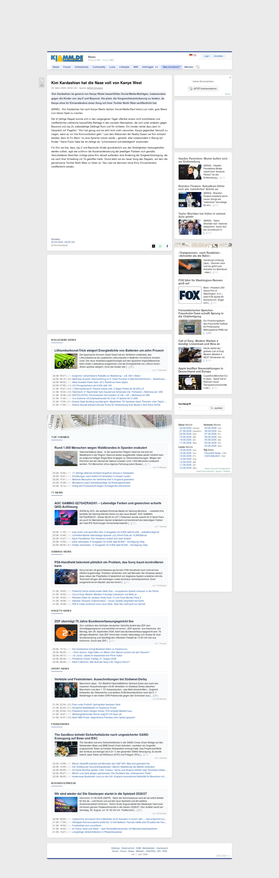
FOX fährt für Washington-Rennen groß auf (200, 281)
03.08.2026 (211, 445)
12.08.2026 (186, 461)
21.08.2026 (186, 430)
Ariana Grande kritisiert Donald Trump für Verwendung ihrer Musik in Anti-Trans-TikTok (116, 404)
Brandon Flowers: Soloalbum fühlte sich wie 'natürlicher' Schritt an (201, 187)
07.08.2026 (211, 433)
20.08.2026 (186, 433)
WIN (135, 67)
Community (99, 67)
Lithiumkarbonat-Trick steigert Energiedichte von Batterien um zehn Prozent (109, 350)
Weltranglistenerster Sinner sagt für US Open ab (97, 714)
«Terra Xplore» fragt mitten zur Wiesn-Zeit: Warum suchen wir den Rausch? (111, 652)
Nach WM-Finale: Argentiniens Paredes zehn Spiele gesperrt (103, 717)
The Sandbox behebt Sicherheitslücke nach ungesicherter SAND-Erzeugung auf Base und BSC (101, 736)
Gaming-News (61, 551)
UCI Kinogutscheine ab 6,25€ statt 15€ (92, 385)
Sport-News (60, 668)
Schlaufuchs (81, 67)
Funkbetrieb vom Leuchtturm (87, 825)
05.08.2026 (211, 439)
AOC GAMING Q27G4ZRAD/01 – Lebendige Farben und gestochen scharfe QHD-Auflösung (107, 505)
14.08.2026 (186, 455)
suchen (218, 408)
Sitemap (115, 848)
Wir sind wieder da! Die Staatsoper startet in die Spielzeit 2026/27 (100, 793)
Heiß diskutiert (212, 455)
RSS (164, 851)
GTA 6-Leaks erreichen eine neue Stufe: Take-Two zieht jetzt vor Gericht (108, 603)
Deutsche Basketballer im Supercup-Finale (94, 707)
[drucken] (42, 85)
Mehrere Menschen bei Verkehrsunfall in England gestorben (103, 479)
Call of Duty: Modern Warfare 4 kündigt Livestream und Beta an (104, 594)
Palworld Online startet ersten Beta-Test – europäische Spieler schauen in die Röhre (115, 591)
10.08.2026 (186, 467)
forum (227, 93)
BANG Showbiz (95, 87)
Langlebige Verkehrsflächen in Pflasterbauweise (97, 831)
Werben (188, 67)
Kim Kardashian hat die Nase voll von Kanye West (96, 82)
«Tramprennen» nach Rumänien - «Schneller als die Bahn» (199, 254)
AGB (138, 848)
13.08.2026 (186, 458)
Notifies (226, 471)
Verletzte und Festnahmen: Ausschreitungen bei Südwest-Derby (100, 679)
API (159, 851)
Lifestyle (124, 67)
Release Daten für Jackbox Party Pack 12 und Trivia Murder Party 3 (106, 597)
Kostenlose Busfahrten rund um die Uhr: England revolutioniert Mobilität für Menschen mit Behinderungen (126, 776)
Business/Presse (63, 783)
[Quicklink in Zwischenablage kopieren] (42, 80)
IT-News (57, 492)
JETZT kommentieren (205, 88)
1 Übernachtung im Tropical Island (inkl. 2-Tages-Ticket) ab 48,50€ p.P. (108, 388)
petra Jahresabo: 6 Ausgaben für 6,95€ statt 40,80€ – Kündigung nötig (108, 541)
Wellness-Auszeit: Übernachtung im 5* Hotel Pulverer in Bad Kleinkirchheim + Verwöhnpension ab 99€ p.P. (127, 378)
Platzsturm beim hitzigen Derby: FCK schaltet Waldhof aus (102, 710)
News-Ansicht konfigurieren (217, 468)
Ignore (219, 471)
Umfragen (150, 67)
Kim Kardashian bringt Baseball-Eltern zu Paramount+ (100, 648)
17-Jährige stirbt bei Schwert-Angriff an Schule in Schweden (103, 472)
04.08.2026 (211, 442)
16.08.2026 (186, 449)
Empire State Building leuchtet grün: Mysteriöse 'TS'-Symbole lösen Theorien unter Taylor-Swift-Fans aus (126, 401)
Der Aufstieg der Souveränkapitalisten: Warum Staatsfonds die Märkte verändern (113, 766)
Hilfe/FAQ (150, 851)
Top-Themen (60, 437)
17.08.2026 (186, 442)
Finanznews (60, 723)
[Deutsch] (191, 55)
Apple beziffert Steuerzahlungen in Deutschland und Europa (200, 369)
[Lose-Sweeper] (198, 67)
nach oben (221, 855)
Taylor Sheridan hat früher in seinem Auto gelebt (201, 215)
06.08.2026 (211, 436)
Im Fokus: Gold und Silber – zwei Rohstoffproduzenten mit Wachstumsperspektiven (115, 828)
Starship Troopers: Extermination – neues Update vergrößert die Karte (108, 600)
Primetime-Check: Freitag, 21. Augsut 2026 (94, 658)
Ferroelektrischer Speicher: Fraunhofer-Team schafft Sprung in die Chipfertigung (201, 313)
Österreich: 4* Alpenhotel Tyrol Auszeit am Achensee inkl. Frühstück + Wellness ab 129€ (117, 391)
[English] (194, 55)
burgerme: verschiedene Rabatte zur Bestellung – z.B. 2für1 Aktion (106, 375)
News (56, 67)
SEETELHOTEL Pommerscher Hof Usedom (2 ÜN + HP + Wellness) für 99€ (111, 395)
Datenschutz (127, 848)
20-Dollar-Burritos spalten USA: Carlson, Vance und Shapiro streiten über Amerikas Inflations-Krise (123, 769)
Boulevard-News (63, 339)
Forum (67, 67)
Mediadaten (149, 848)
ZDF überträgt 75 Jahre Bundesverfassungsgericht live (94, 621)
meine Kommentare (205, 471)
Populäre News (213, 452)
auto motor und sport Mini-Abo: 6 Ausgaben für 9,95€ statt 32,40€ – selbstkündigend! (115, 531)
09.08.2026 (211, 427)
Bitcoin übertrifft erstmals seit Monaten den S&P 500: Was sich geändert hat (111, 763)
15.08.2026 (186, 452)
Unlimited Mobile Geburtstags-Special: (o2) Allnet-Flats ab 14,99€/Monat (109, 535)
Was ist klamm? (171, 67)
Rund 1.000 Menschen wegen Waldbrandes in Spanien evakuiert (100, 447)
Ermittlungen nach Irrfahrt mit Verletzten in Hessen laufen (101, 476)
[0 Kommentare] (59, 245)
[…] (127, 366)
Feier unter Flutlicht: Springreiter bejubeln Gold (96, 704)
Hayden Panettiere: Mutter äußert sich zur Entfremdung (203, 159)
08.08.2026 (211, 430)
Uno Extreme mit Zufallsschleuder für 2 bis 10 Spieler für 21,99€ (105, 398)
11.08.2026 (186, 464)
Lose (112, 67)
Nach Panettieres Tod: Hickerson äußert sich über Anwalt (101, 538)
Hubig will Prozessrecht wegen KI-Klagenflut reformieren (101, 485)
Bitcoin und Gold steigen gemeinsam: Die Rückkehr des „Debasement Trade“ (111, 773)
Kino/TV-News (61, 610)
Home (115, 851)
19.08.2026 (186, 436)
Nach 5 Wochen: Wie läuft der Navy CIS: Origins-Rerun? (101, 661)
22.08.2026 (186, 427)
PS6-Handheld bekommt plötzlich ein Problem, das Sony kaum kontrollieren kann (108, 564)
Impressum (162, 848)
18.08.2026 (186, 439)
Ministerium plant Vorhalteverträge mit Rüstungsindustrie (101, 482)
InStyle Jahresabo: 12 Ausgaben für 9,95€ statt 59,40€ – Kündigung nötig (109, 544)
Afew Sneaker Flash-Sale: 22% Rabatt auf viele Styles (100, 382)
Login (206, 55)
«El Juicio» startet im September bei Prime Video (97, 655)
